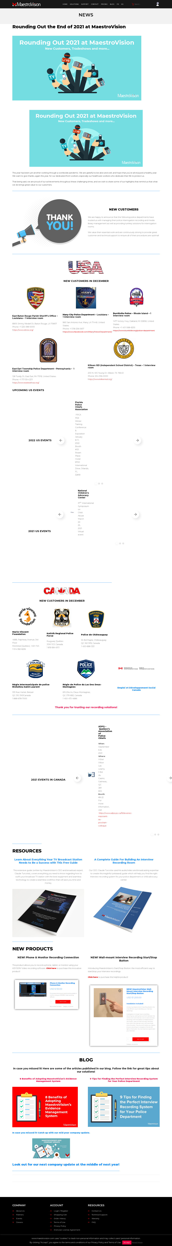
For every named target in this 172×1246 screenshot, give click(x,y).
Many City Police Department (79, 314)
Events (19, 1218)
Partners (20, 1215)
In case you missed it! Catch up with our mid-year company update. (51, 1133)
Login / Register (61, 1211)
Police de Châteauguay (94, 634)
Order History (60, 1218)
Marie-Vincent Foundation (20, 633)
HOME (65, 4)
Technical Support (99, 1215)
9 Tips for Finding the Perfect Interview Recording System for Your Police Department (124, 1080)
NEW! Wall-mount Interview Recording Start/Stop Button (124, 959)
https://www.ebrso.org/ (22, 330)
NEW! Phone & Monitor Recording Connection (48, 957)
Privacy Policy (60, 1226)
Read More (137, 1242)
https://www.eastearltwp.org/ (25, 382)
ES (122, 4)
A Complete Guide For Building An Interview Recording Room (123, 861)
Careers (19, 1222)
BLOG (112, 4)
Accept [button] (127, 1242)
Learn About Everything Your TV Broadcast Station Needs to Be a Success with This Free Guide (48, 861)
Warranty (95, 1218)
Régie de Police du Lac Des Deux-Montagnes (82, 685)
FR (118, 4)
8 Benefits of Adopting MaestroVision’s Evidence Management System (48, 1080)
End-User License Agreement (67, 1230)
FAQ (94, 1222)
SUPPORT (85, 4)
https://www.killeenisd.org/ (100, 379)
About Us (20, 1211)
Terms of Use (59, 1222)
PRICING (104, 4)
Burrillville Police (122, 313)
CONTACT (95, 4)
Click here (51, 968)
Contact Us (96, 1211)
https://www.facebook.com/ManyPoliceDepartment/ (87, 332)
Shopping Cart (60, 1215)
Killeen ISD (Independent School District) (110, 365)
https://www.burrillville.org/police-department (134, 330)
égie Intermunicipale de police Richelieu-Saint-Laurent (30, 685)
